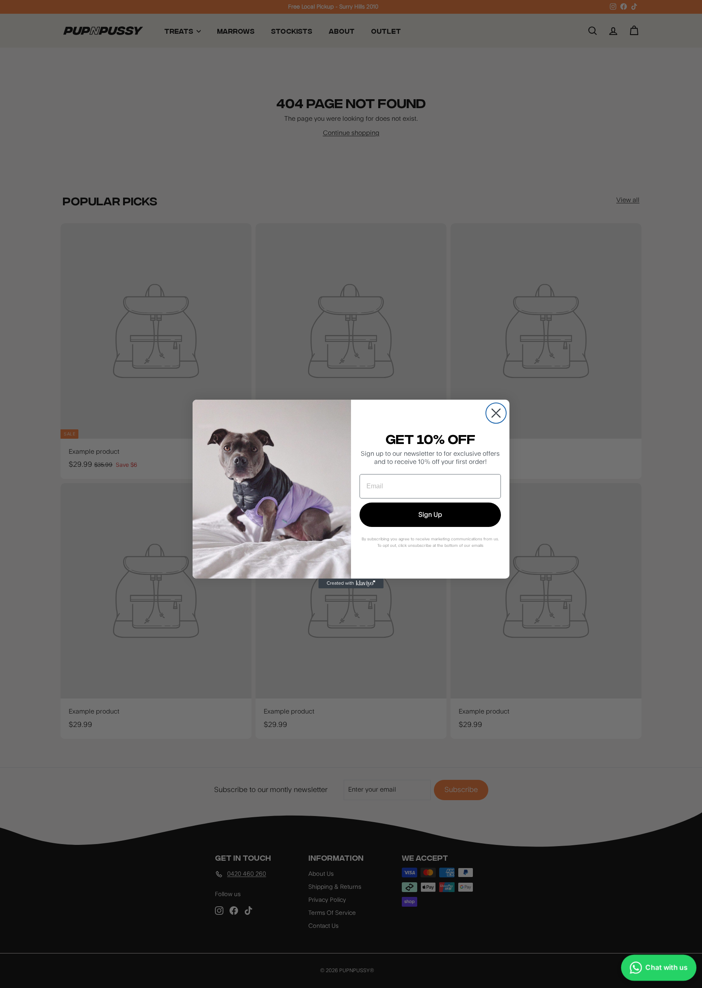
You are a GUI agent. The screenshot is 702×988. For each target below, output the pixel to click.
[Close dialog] (496, 413)
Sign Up (430, 514)
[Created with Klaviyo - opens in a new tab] (351, 583)
